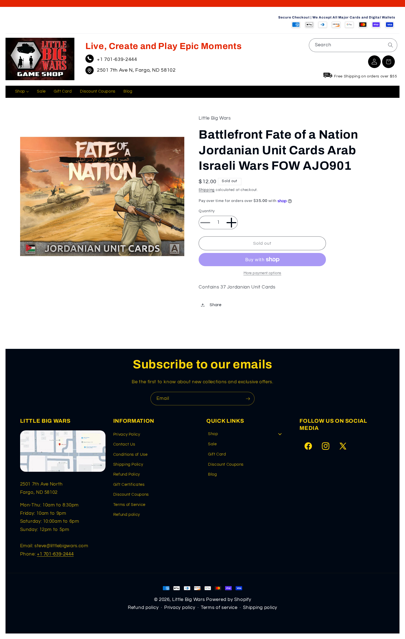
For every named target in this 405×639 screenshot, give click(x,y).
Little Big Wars (188, 599)
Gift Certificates (129, 484)
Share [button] (215, 305)
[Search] (390, 45)
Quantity (207, 211)
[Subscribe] (248, 398)
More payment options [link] (263, 273)
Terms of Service (129, 505)
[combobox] (353, 45)
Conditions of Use (130, 454)
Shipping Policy (128, 464)
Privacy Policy (126, 434)
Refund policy (126, 515)
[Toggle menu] (280, 434)
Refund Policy (126, 474)
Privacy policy (179, 607)
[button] (388, 61)
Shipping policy (260, 607)
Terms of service (219, 607)
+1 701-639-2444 (117, 59)
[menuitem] (22, 92)
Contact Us (124, 444)
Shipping (207, 190)
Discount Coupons (131, 494)
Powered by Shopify (228, 599)
